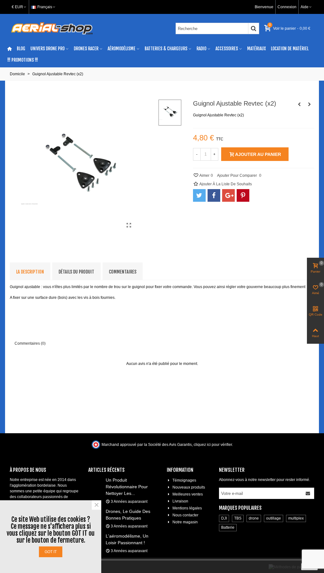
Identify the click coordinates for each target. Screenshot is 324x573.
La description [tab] (30, 271)
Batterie (227, 527)
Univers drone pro (47, 48)
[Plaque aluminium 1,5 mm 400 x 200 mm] (299, 104)
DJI (224, 518)
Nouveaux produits (188, 487)
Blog (21, 48)
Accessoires (226, 48)
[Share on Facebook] (214, 195)
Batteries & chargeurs (166, 48)
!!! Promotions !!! (22, 60)
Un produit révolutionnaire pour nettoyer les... (127, 487)
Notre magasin (185, 522)
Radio (201, 48)
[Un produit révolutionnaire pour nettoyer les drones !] (95, 480)
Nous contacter (185, 515)
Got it (51, 552)
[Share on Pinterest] (243, 195)
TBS (237, 518)
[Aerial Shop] (52, 28)
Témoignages (184, 480)
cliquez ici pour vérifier (213, 444)
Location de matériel (289, 48)
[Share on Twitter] (199, 195)
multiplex (296, 518)
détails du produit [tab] (76, 271)
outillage (273, 518)
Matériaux (256, 48)
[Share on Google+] (228, 195)
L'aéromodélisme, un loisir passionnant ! (127, 539)
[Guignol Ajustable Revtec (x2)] (129, 225)
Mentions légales (187, 508)
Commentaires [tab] (122, 271)
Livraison (180, 501)
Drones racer (86, 48)
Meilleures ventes (187, 494)
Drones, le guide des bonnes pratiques (128, 515)
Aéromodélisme (121, 48)
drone (254, 518)
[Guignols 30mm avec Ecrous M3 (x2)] (309, 104)
